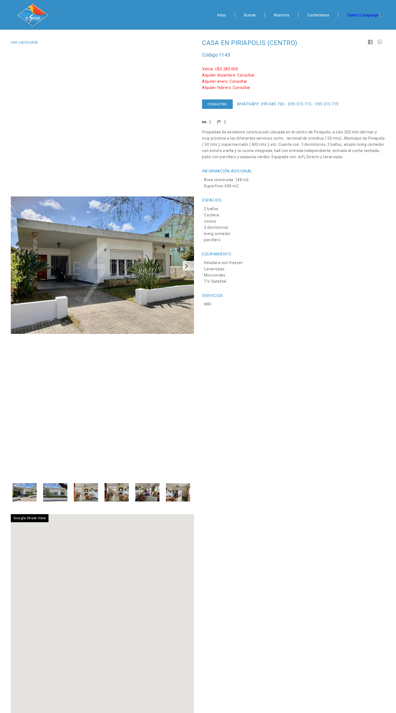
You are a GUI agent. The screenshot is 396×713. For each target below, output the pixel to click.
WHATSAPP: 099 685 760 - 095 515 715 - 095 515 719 (288, 104)
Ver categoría (24, 42)
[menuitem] (222, 15)
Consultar (217, 104)
